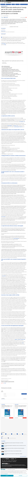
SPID (14, 125)
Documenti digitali (12, 4)
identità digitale (9, 125)
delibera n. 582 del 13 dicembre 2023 (20, 339)
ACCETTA (7, 475)
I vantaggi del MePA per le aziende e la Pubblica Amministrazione (10, 70)
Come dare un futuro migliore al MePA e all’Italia (8, 75)
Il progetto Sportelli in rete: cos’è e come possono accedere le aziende (11, 71)
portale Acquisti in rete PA (18, 126)
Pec (24, 121)
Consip (5, 44)
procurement (3, 43)
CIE (17, 125)
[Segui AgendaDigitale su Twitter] (16, 458)
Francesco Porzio (3, 33)
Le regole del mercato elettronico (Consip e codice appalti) (10, 73)
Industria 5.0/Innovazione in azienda (19, 4)
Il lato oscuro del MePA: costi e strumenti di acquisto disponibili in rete (11, 74)
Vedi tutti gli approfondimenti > (23, 456)
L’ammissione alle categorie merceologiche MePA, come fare (10, 69)
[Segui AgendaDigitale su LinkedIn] (15, 458)
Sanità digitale (7, 4)
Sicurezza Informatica (3, 4)
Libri (23, 4)
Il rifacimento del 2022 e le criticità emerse (7, 72)
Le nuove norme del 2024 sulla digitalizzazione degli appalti (10, 76)
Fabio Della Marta (3, 28)
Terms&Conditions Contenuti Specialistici (7, 461)
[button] (2, 3)
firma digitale (21, 121)
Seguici (12, 458)
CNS (15, 125)
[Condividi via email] (4, 17)
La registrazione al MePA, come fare (7, 68)
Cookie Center (14, 461)
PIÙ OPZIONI (20, 475)
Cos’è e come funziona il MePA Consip (7, 67)
